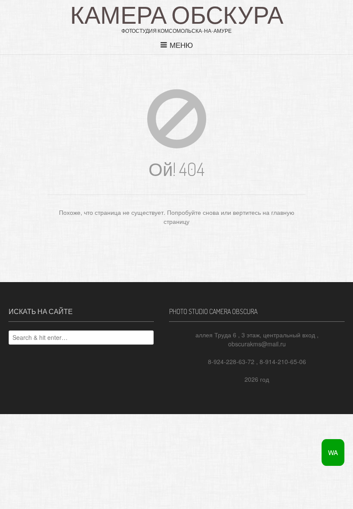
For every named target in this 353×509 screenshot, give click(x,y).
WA (333, 452)
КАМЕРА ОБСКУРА (176, 14)
